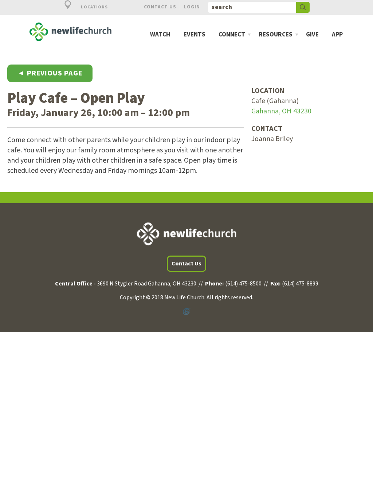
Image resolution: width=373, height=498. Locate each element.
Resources (275, 35)
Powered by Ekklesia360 (186, 312)
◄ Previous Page (49, 73)
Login (192, 6)
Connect (232, 35)
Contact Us (160, 6)
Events (194, 35)
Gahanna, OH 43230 (281, 111)
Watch (160, 35)
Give (312, 35)
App (337, 35)
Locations (94, 7)
